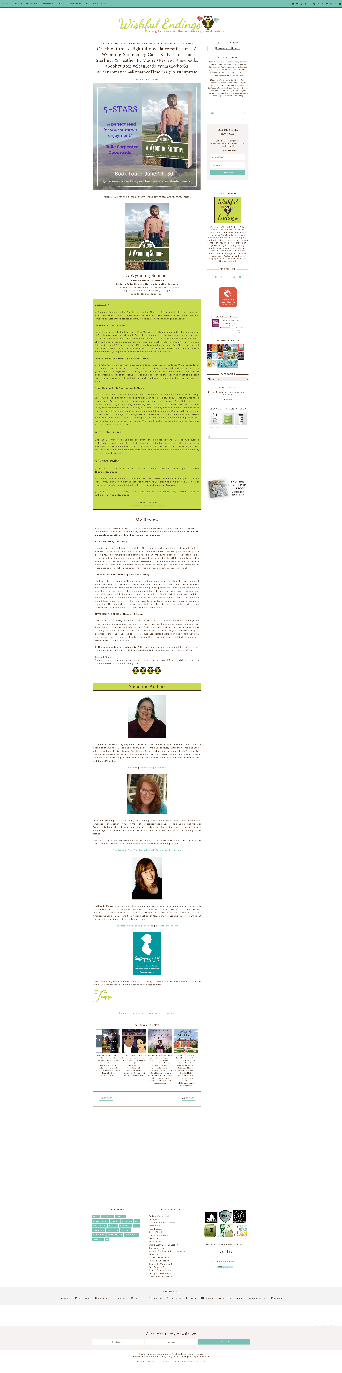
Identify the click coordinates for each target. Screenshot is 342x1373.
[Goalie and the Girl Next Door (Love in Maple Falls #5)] (220, 359)
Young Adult (131, 1235)
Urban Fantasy (115, 1235)
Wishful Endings (161, 1362)
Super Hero (112, 1230)
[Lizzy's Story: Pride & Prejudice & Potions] (209, 351)
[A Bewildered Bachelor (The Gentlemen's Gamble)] (235, 351)
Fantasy (114, 1221)
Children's (107, 1216)
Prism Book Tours (96, 4)
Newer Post (106, 1098)
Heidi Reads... (155, 1229)
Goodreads (135, 505)
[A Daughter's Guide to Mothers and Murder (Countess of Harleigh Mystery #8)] (209, 367)
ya (107, 1239)
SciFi (136, 1225)
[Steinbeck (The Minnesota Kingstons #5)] (241, 359)
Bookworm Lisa (156, 1248)
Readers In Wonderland (160, 1264)
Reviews (47, 4)
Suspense (125, 1230)
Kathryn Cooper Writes (160, 1270)
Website (133, 767)
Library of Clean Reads (160, 1273)
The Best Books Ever (159, 1258)
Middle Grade (99, 1225)
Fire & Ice (153, 1238)
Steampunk (98, 1230)
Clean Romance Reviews (161, 1277)
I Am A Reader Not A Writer (162, 1222)
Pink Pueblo (177, 1354)
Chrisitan (120, 1216)
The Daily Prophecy (158, 1235)
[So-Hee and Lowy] (214, 365)
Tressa (224, 320)
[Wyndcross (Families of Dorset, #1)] (230, 359)
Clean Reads (153, 44)
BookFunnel (147, 850)
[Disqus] (147, 1144)
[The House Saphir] (209, 359)
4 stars (105, 44)
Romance (188, 44)
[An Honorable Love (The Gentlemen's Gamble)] (230, 351)
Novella (178, 44)
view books (239, 333)
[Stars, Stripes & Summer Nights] (225, 351)
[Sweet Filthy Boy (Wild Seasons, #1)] (214, 351)
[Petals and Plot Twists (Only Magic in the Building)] (225, 367)
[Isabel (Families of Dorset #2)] (235, 359)
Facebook (160, 767)
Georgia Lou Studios (197, 1362)
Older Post (188, 1098)
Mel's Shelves (155, 1242)
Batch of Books (156, 1232)
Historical (166, 44)
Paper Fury (154, 1254)
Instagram (175, 850)
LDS (137, 1221)
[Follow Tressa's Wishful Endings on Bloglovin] (225, 1268)
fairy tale (98, 1239)
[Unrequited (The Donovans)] (225, 359)
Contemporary (100, 1221)
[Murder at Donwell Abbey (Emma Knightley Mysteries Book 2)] (214, 359)
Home (5, 4)
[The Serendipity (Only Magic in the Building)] (230, 367)
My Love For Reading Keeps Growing (167, 1251)
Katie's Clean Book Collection (163, 1245)
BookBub (149, 505)
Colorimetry (154, 1226)
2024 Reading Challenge (228, 316)
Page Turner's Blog (158, 1267)
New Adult (125, 1225)
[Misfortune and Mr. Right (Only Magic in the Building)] (220, 367)
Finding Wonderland (159, 1216)
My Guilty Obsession (159, 1261)
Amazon (160, 505)
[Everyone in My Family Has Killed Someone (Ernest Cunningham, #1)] (241, 351)
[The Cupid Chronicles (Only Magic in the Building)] (235, 367)
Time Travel (98, 1235)
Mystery (113, 1225)
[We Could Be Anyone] (220, 351)
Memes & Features (69, 4)
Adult (96, 1216)
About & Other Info (24, 4)
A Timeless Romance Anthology (128, 44)
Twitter (160, 926)
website (121, 453)
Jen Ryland (154, 1219)
